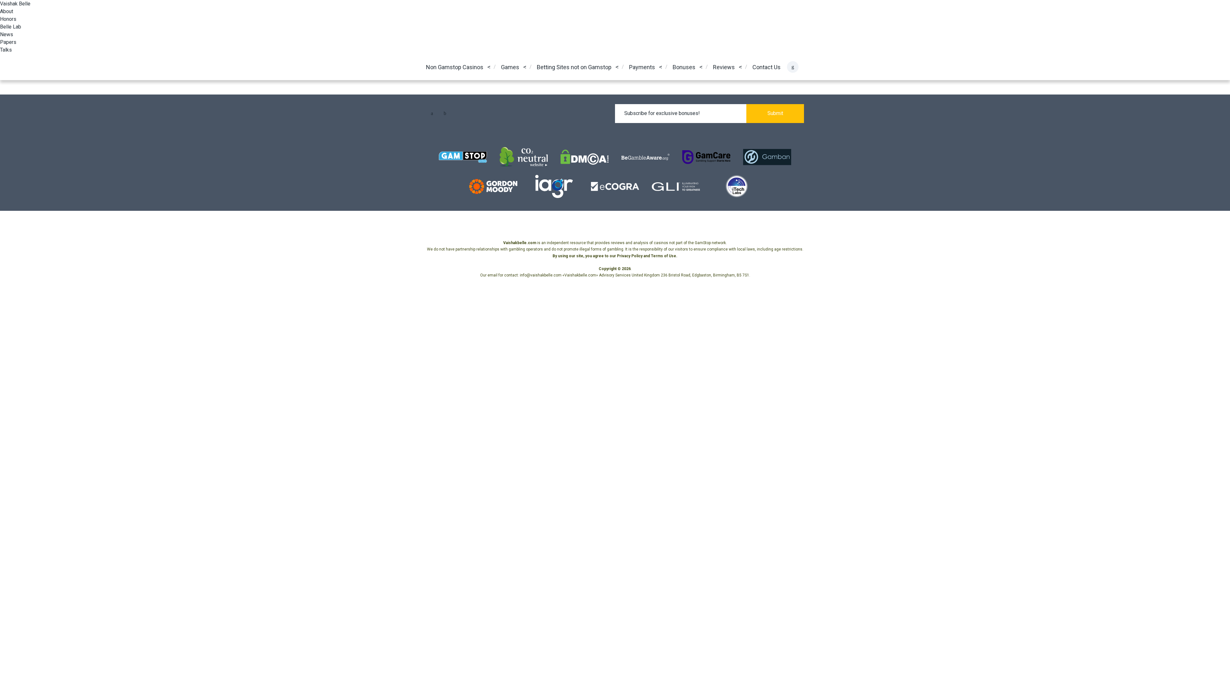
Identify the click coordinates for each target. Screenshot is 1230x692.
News (6, 34)
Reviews (724, 67)
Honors (8, 19)
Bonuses (684, 67)
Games (510, 67)
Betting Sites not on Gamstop (574, 67)
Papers (8, 42)
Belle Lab (10, 27)
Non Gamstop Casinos (454, 67)
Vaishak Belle (15, 4)
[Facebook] (432, 113)
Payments (642, 67)
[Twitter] (445, 113)
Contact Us (766, 67)
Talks (6, 50)
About (6, 11)
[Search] (793, 67)
